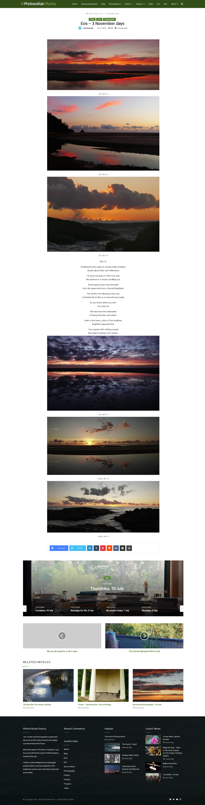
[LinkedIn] (90, 548)
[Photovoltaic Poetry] (38, 4)
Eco (158, 4)
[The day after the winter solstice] (48, 685)
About (173, 4)
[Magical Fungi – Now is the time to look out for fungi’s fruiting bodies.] (153, 750)
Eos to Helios (69, 766)
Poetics (67, 779)
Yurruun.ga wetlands (89, 4)
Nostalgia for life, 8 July (125, 588)
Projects (139, 4)
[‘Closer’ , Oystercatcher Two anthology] (103, 685)
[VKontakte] (116, 548)
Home (74, 4)
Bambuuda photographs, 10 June (147, 704)
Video (150, 4)
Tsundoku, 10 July (170, 774)
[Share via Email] (122, 548)
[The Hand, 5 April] (112, 747)
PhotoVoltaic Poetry (65, 800)
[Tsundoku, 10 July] (153, 777)
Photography (114, 4)
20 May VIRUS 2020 (130, 755)
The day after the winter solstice (37, 704)
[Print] (129, 548)
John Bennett (88, 28)
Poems (128, 4)
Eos (99, 19)
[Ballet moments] (153, 766)
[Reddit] (109, 548)
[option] (55, 608)
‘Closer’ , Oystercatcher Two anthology (94, 704)
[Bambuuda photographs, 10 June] (158, 685)
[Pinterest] (103, 548)
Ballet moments (170, 763)
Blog (103, 4)
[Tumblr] (96, 548)
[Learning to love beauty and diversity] (112, 769)
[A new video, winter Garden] (153, 739)
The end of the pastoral (115, 736)
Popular (109, 728)
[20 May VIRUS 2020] (112, 758)
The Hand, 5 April (129, 744)
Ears (165, 4)
